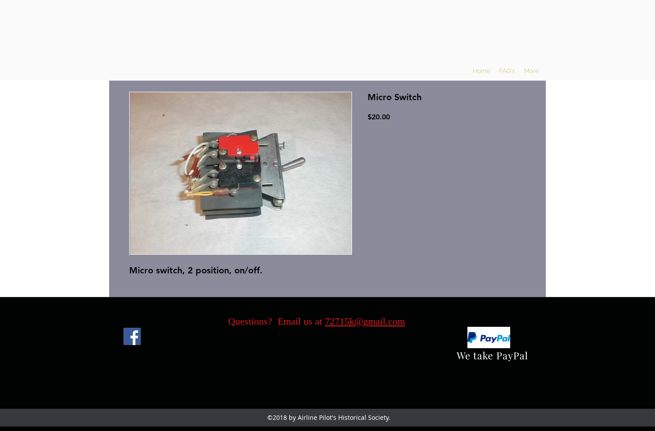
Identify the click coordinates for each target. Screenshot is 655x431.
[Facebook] (132, 336)
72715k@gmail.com (365, 321)
